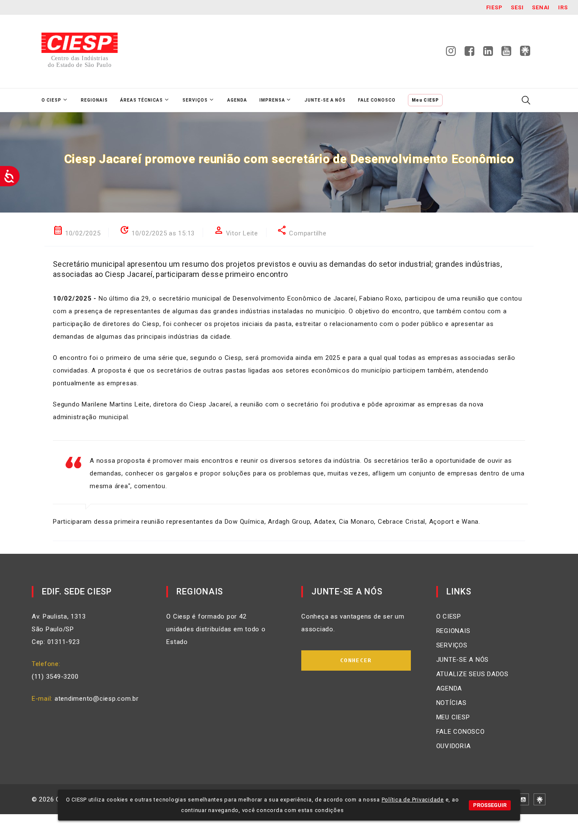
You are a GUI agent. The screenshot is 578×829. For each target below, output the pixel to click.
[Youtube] (506, 53)
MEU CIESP (453, 717)
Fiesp (494, 7)
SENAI (541, 7)
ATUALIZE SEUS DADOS (472, 674)
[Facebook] (470, 53)
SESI (517, 7)
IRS (562, 7)
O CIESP (448, 616)
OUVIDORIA (453, 746)
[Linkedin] (488, 53)
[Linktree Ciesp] (525, 51)
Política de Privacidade (413, 799)
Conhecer (356, 660)
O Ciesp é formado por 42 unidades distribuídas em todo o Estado (215, 629)
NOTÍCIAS (451, 703)
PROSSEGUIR (489, 805)
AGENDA (449, 688)
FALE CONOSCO (460, 731)
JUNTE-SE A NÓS (462, 659)
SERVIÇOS (452, 645)
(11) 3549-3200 (55, 676)
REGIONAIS (453, 631)
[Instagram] (451, 53)
